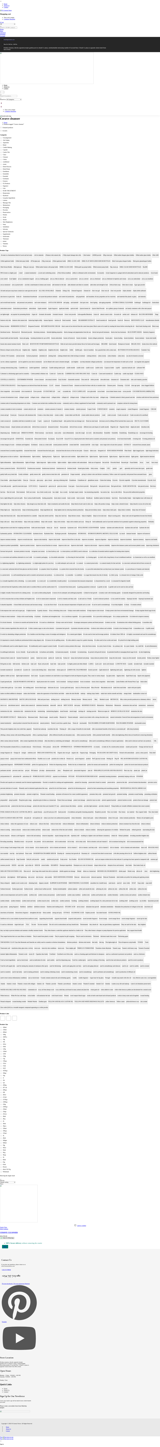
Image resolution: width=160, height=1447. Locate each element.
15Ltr (4, 1063)
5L (3, 1157)
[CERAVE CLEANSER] (19, 1222)
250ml (4, 1109)
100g (4, 1034)
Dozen (5, 1167)
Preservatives (6, 212)
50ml (4, 1150)
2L (3, 1121)
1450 (4, 1054)
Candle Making (7, 147)
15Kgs (5, 1061)
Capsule (5, 150)
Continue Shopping (9, 19)
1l (3, 1078)
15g (4, 1058)
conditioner (6, 162)
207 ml (5, 1087)
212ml (4, 1097)
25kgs (4, 1111)
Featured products (8, 127)
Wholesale (6, 1171)
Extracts (5, 181)
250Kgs (5, 1107)
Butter (4, 145)
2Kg (4, 1119)
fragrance (5, 186)
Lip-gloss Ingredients (9, 198)
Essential (5, 176)
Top (1, 1437)
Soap (4, 224)
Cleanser (5, 157)
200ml (4, 1032)
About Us (6, 1390)
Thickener (6, 239)
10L (4, 1042)
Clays (4, 154)
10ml (4, 1046)
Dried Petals (6, 169)
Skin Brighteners (8, 222)
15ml (4, 1066)
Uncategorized (7, 138)
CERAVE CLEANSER (9, 1232)
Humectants (6, 193)
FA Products (6, 183)
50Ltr (4, 1147)
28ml (4, 1116)
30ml (4, 1123)
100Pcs (5, 1037)
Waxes (5, 246)
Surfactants (6, 236)
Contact (6, 1392)
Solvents (5, 229)
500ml (4, 1143)
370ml (4, 1133)
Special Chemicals (8, 231)
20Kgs (5, 1090)
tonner (4, 241)
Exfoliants (6, 178)
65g (4, 1162)
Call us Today (6, 1269)
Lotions (5, 200)
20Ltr (4, 1094)
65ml (4, 1164)
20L (4, 1092)
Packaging (6, 207)
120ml (4, 1051)
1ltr (4, 1080)
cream (4, 164)
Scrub (4, 217)
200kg (4, 1085)
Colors (5, 159)
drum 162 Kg (7, 1169)
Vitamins (5, 243)
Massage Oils (7, 203)
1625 (4, 1068)
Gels (4, 188)
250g (4, 1104)
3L (3, 1135)
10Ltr (4, 1044)
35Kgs (5, 1131)
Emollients (6, 171)
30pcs (4, 1126)
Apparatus (6, 142)
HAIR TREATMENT (9, 190)
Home (5, 122)
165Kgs (5, 1070)
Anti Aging (6, 140)
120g (4, 1049)
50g (4, 1145)
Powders (5, 210)
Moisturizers (6, 205)
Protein (5, 215)
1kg (4, 1075)
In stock (5, 131)
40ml (4, 1138)
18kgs (4, 1073)
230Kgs (5, 1102)
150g (4, 1056)
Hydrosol (5, 195)
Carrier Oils (6, 152)
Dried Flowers (7, 166)
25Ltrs (5, 1114)
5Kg (4, 1152)
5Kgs (4, 1155)
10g (4, 1039)
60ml (4, 1159)
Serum (5, 219)
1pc (4, 1082)
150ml (4, 1030)
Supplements (6, 234)
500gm (5, 1140)
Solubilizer (6, 227)
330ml (4, 1128)
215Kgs (5, 1099)
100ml (4, 1027)
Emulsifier (6, 174)
